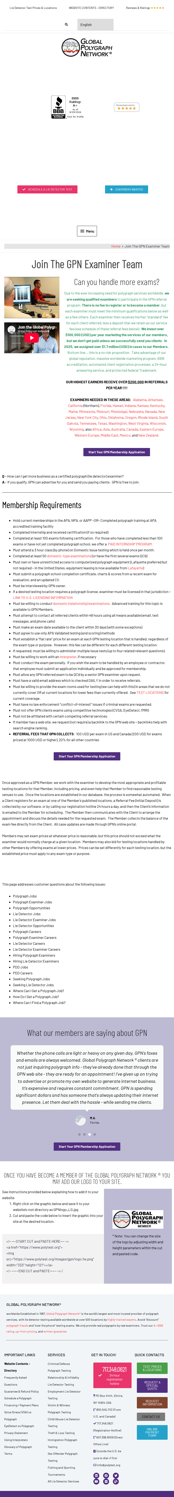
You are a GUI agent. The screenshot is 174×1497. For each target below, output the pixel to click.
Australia (118, 429)
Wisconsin (158, 423)
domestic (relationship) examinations (81, 603)
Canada (132, 429)
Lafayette (135, 568)
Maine (73, 411)
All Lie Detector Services (63, 1481)
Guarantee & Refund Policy (21, 1391)
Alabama (140, 399)
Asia (106, 429)
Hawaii (118, 405)
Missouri (103, 411)
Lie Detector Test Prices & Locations (33, 8)
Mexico (125, 435)
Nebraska (136, 411)
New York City (87, 417)
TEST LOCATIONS (150, 692)
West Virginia (138, 423)
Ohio (103, 417)
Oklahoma (116, 417)
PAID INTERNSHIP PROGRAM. (130, 544)
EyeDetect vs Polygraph (19, 1426)
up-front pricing (25, 1331)
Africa (97, 429)
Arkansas (155, 399)
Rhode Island (147, 417)
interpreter (68, 657)
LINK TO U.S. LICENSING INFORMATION (43, 597)
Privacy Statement (16, 1433)
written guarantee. (55, 1331)
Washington (117, 423)
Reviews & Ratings (145, 8)
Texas (102, 423)
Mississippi (119, 411)
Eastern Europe (151, 429)
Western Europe (86, 435)
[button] (79, 1134)
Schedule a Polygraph (18, 1398)
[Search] (66, 25)
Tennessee (88, 423)
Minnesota (87, 411)
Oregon (130, 417)
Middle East (109, 435)
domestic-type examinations (69, 556)
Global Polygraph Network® (63, 1313)
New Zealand (148, 435)
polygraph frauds (17, 1325)
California (75, 405)
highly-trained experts (121, 1319)
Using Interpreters (16, 1440)
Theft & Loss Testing (61, 1433)
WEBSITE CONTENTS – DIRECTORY (91, 8)
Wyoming (76, 429)
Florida (105, 405)
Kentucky (157, 405)
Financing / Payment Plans (21, 1405)
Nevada (151, 411)
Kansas (143, 405)
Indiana (130, 405)
